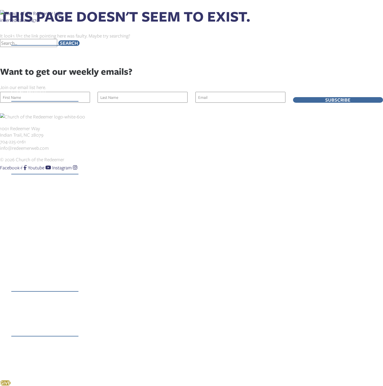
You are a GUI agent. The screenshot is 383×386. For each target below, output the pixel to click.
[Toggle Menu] (45, 45)
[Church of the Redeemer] (33, 20)
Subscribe (337, 100)
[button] (26, 36)
